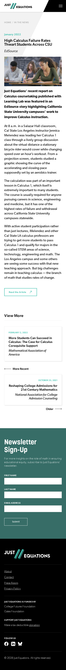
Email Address (12, 503)
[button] (60, 6)
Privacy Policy (12, 588)
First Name (10, 475)
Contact (9, 577)
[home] (18, 6)
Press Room (11, 583)
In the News (21, 22)
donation (34, 625)
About (8, 571)
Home (7, 22)
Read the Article (17, 292)
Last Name (10, 489)
